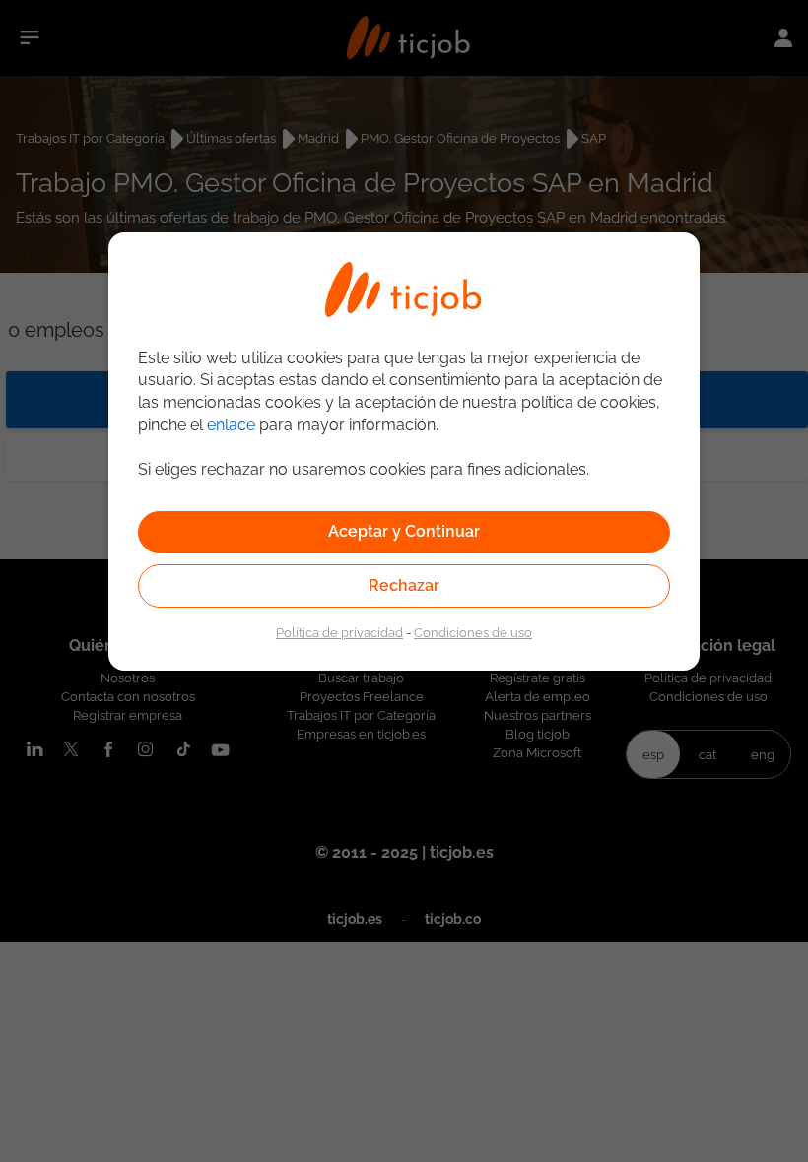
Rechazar (404, 585)
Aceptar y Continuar (404, 531)
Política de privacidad (339, 632)
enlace (231, 425)
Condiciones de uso (473, 632)
